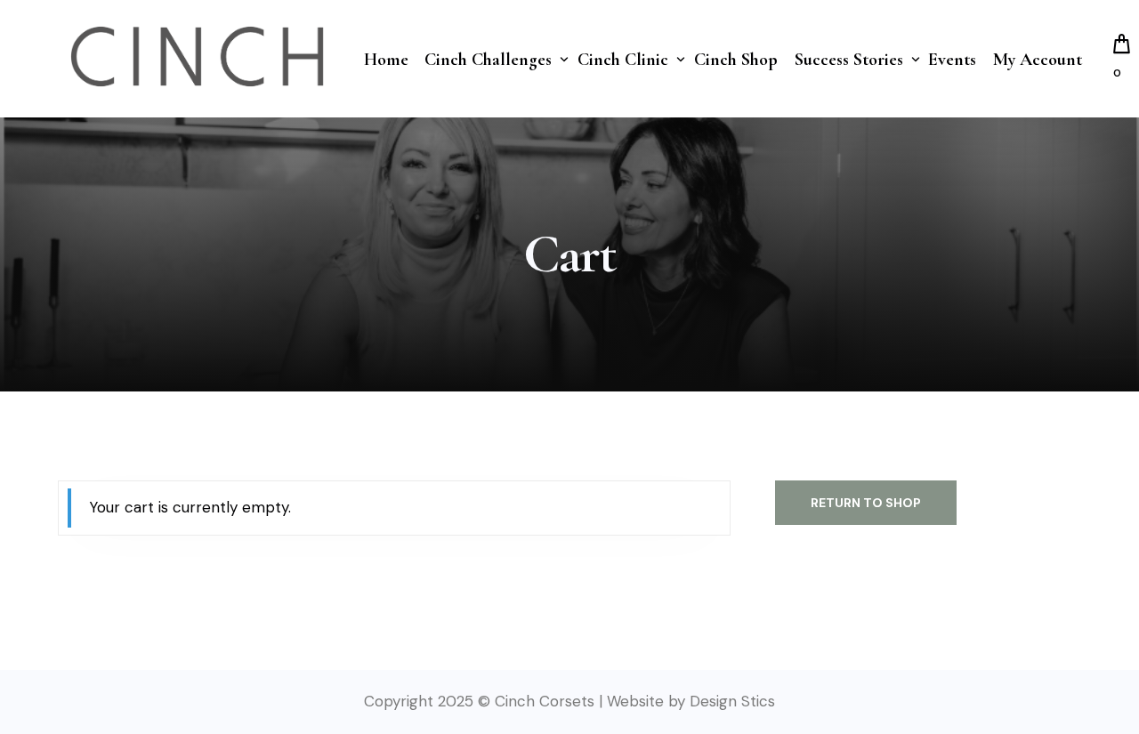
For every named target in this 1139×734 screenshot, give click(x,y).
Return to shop (866, 503)
